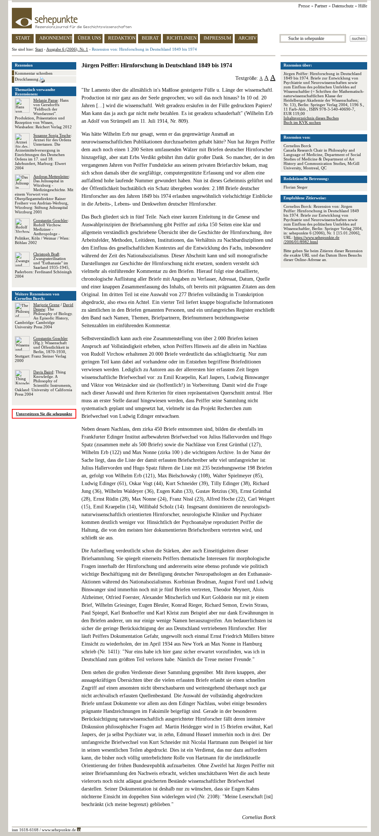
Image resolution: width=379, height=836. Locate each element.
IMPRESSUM (217, 38)
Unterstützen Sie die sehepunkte (44, 414)
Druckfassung (27, 79)
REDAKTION (121, 38)
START (23, 38)
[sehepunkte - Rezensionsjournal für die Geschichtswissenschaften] (189, 18)
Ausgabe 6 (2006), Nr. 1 (67, 49)
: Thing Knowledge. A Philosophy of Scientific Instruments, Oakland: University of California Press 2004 (43, 383)
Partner (321, 6)
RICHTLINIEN (182, 38)
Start (39, 49)
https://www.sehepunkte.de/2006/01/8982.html (311, 239)
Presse (304, 6)
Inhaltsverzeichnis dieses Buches (311, 118)
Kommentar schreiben (34, 73)
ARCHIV (247, 38)
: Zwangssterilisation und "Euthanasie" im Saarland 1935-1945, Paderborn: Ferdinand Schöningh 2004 (43, 265)
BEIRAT (150, 38)
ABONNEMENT (55, 38)
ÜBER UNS (89, 38)
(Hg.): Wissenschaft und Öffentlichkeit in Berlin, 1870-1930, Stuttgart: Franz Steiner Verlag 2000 (42, 349)
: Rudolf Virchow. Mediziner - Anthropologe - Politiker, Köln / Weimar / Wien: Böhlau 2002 (42, 231)
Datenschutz (342, 6)
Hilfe (362, 6)
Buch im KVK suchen (302, 122)
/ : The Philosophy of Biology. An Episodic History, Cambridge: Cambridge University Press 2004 (44, 315)
